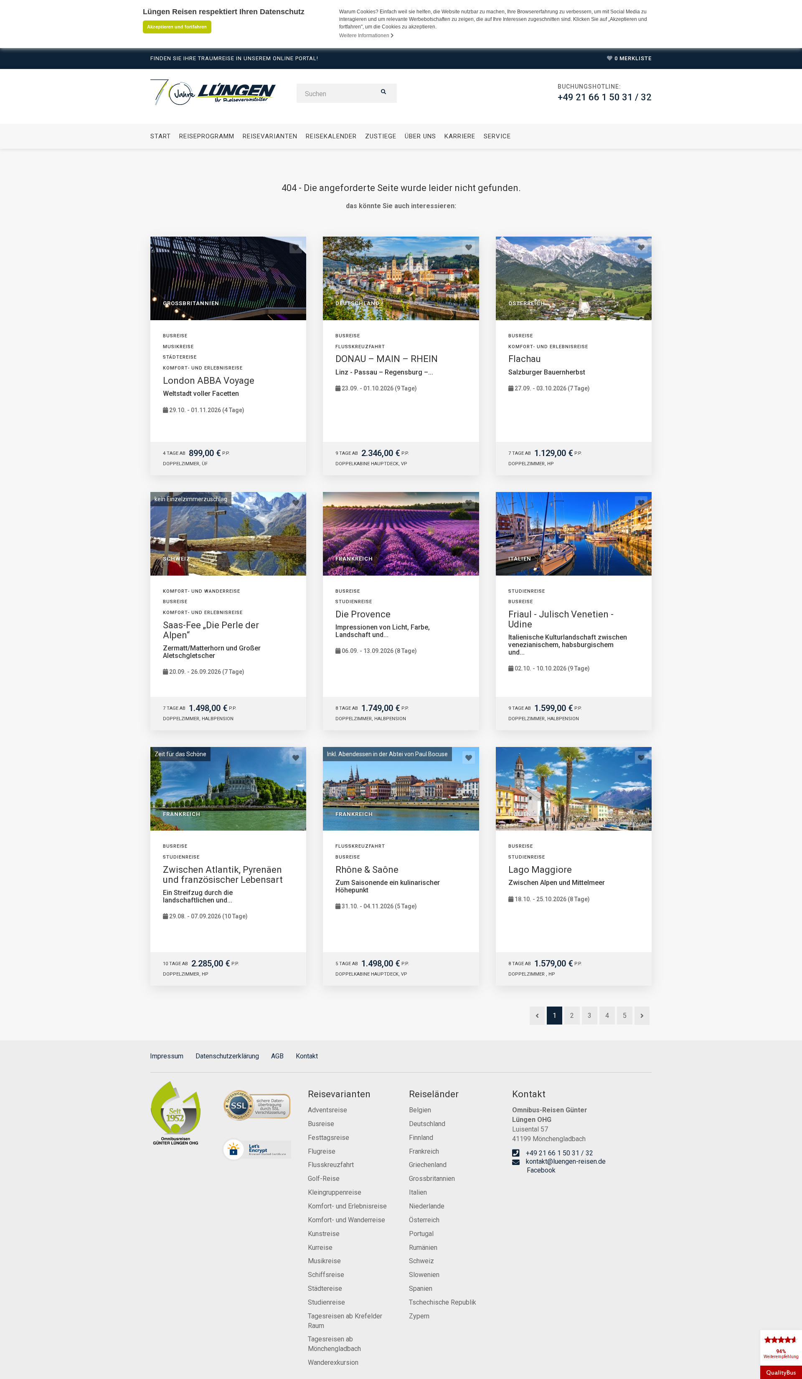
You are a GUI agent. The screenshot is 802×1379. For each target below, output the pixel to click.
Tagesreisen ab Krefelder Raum (345, 1321)
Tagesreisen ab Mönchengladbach (334, 1344)
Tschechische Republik (442, 1302)
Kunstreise (324, 1234)
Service (497, 136)
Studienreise (326, 1302)
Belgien (420, 1110)
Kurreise (320, 1248)
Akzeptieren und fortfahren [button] (177, 26)
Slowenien (424, 1275)
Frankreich (424, 1151)
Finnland (421, 1138)
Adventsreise (327, 1110)
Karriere (459, 136)
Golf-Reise (324, 1179)
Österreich (424, 1220)
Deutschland (427, 1124)
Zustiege (380, 136)
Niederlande (426, 1206)
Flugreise (321, 1151)
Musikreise (324, 1261)
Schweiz (421, 1261)
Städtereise (325, 1288)
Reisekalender (331, 136)
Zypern (419, 1316)
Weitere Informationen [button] (365, 35)
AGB (277, 1056)
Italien (418, 1192)
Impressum (166, 1056)
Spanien (420, 1288)
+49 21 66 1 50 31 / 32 (605, 97)
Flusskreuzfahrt (331, 1165)
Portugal (421, 1234)
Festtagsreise (328, 1138)
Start (160, 136)
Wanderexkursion (333, 1362)
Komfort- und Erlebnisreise (347, 1206)
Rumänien (423, 1248)
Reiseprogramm (206, 136)
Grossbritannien (432, 1179)
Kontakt (307, 1056)
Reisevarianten (270, 136)
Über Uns (420, 136)
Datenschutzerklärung (227, 1056)
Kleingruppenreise (334, 1192)
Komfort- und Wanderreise (346, 1220)
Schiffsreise (326, 1275)
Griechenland (428, 1165)
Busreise (321, 1124)
